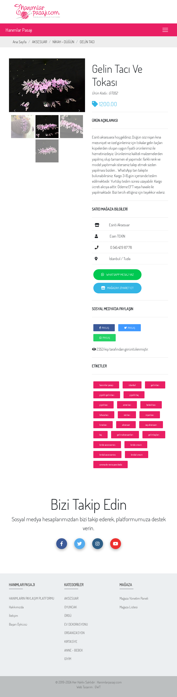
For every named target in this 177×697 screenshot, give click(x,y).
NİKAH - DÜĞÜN (63, 42)
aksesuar (126, 424)
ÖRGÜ (67, 615)
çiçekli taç (134, 394)
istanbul (132, 384)
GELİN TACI (87, 42)
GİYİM (67, 659)
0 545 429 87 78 (120, 247)
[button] (15, 110)
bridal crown (136, 454)
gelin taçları (153, 434)
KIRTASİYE (70, 641)
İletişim (13, 615)
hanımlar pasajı (106, 384)
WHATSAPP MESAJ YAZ (119, 274)
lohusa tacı (104, 414)
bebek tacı (151, 404)
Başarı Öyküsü (18, 624)
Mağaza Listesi (129, 607)
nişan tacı (149, 414)
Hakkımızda (16, 607)
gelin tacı (155, 384)
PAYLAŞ (105, 327)
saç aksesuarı (151, 424)
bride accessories (107, 444)
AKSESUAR (39, 42)
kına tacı (103, 424)
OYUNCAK (70, 607)
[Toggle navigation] (165, 30)
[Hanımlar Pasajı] (38, 11)
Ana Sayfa (20, 42)
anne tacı (127, 404)
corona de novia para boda (110, 464)
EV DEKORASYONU (76, 624)
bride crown (136, 444)
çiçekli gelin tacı (106, 394)
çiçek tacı (103, 404)
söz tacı (127, 414)
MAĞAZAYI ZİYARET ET (119, 288)
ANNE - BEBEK (73, 650)
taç (100, 434)
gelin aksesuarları (125, 434)
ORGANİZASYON (74, 633)
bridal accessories (107, 454)
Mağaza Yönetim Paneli (134, 598)
